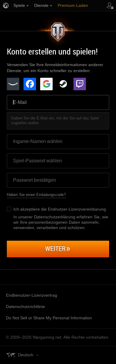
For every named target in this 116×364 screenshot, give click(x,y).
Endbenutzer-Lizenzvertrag (31, 295)
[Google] (46, 84)
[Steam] (63, 84)
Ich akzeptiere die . (60, 209)
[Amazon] (13, 84)
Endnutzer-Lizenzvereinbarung (77, 209)
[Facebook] (29, 84)
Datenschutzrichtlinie (25, 306)
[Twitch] (79, 84)
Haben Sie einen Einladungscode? (36, 194)
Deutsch (25, 354)
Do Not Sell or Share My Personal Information (49, 317)
